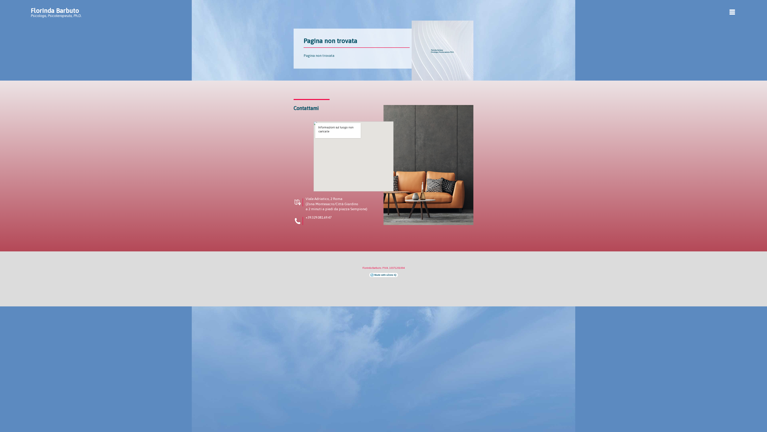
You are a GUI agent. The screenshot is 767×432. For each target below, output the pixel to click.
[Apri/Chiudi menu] (732, 12)
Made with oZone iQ (385, 275)
